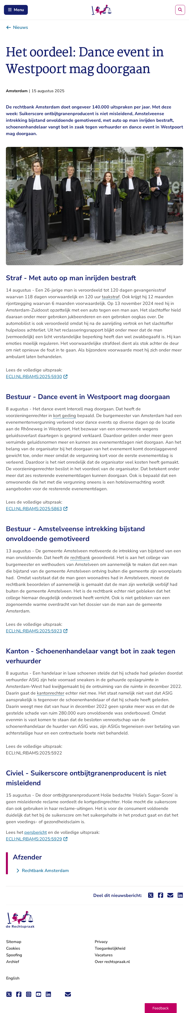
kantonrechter (50, 693)
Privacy (101, 941)
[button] (161, 1008)
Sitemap (13, 941)
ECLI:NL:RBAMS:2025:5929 (37, 839)
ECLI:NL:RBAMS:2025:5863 (37, 509)
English (12, 978)
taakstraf (111, 297)
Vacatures (103, 955)
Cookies (13, 948)
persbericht (35, 832)
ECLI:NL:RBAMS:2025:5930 (37, 377)
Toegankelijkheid (110, 948)
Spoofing (14, 955)
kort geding (64, 416)
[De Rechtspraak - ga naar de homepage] (20, 919)
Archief (12, 961)
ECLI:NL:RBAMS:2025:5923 (37, 631)
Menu (19, 10)
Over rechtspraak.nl (112, 961)
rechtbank (80, 557)
